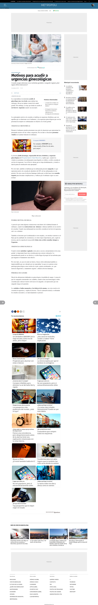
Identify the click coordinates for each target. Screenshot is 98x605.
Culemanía (33, 584)
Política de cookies (55, 591)
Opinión (12, 594)
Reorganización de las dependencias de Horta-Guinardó (43, 1)
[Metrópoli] (49, 5)
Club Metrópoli (34, 596)
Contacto (53, 582)
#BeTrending (13, 599)
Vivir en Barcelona (15, 72)
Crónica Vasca (34, 582)
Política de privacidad (56, 589)
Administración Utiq (56, 594)
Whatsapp (72, 591)
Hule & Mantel (34, 594)
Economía (13, 591)
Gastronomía (14, 589)
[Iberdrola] (56, 11)
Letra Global (33, 587)
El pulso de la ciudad (16, 584)
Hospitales (16, 93)
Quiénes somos (54, 579)
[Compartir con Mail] (21, 311)
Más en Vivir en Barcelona (19, 525)
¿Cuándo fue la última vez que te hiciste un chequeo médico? (51, 104)
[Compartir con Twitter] (15, 311)
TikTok (72, 587)
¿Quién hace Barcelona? (17, 587)
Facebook (72, 582)
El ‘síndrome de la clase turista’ (60, 1)
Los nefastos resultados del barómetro (24, 1)
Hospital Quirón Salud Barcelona (32, 158)
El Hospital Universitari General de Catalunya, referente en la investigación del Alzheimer (52, 111)
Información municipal (17, 596)
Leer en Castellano (4, 8)
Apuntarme (82, 194)
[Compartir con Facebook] (12, 311)
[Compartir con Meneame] (18, 311)
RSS (51, 584)
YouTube (72, 589)
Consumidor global (35, 591)
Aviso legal (53, 587)
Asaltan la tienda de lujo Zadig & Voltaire (75, 1)
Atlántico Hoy (34, 589)
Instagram (73, 584)
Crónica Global (34, 579)
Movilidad (13, 579)
